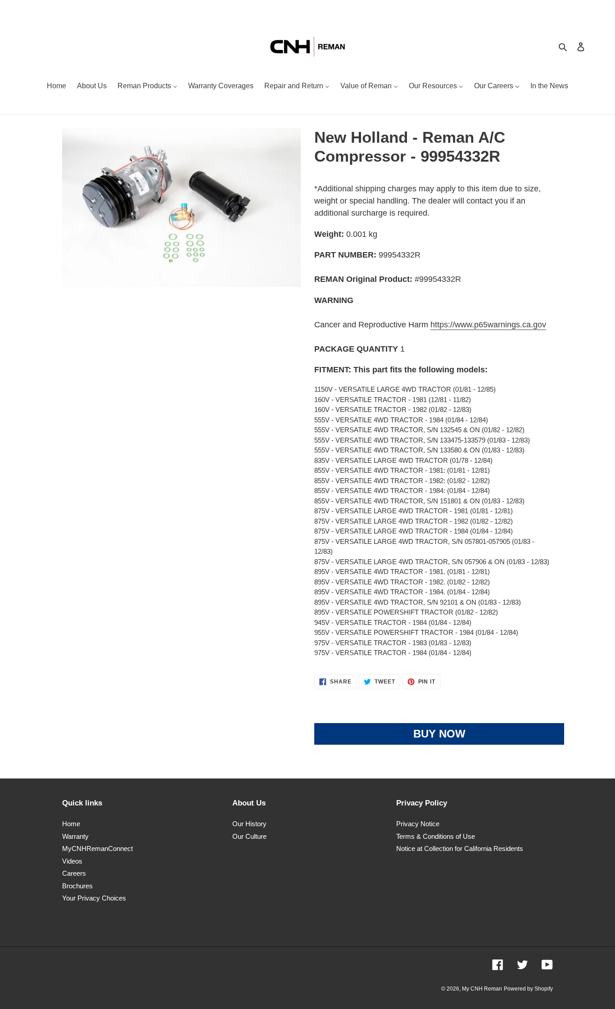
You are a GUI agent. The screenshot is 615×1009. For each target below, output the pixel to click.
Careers (74, 873)
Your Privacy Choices (94, 898)
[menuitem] (56, 87)
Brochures (77, 886)
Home (71, 824)
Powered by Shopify (528, 989)
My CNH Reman (482, 989)
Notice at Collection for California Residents (459, 848)
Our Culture (249, 836)
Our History (249, 824)
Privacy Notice (417, 824)
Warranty (75, 836)
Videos (72, 861)
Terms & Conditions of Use (435, 836)
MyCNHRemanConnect (97, 848)
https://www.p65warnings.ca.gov (488, 324)
